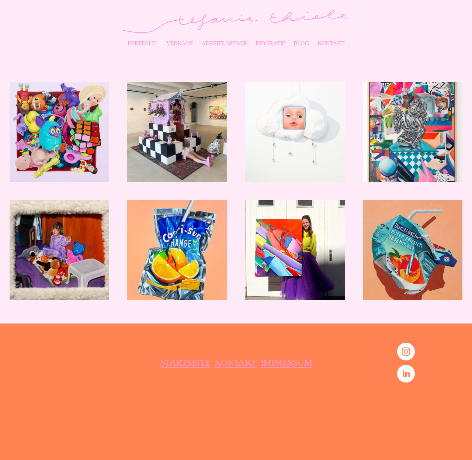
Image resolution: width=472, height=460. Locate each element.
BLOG (301, 43)
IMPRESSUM (286, 362)
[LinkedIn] (406, 374)
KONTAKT (330, 43)
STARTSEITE (185, 362)
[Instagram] (406, 351)
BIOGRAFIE (270, 43)
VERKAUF (179, 43)
